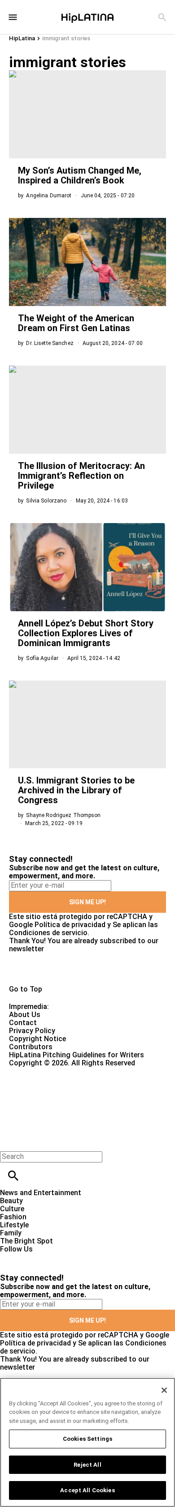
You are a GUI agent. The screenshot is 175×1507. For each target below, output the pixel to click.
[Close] (164, 1390)
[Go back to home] (72, 1099)
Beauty (11, 1200)
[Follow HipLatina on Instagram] (54, 1257)
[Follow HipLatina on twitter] (33, 1257)
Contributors (30, 1047)
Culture (12, 1209)
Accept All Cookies (87, 1490)
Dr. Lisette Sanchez (49, 343)
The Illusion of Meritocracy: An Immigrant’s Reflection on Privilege (81, 475)
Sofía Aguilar (42, 658)
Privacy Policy (32, 1030)
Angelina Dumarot (48, 195)
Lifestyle (14, 1225)
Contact (23, 1022)
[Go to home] (87, 969)
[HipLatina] (87, 17)
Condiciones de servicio (48, 932)
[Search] (162, 17)
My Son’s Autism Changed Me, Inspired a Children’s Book (79, 175)
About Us (24, 1014)
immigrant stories (66, 38)
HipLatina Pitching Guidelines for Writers (76, 1055)
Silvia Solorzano (46, 501)
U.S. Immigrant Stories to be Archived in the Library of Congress (76, 790)
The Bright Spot (26, 1241)
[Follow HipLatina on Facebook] (11, 1257)
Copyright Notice (37, 1038)
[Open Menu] (13, 17)
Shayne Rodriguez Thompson (63, 815)
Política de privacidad (70, 924)
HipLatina (22, 38)
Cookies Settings (87, 1438)
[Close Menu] (10, 1141)
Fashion (13, 1217)
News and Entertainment (40, 1192)
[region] (87, 1442)
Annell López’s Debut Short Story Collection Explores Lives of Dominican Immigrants (85, 633)
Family (11, 1233)
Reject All (87, 1464)
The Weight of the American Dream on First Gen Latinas (76, 323)
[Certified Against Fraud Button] (41, 1071)
